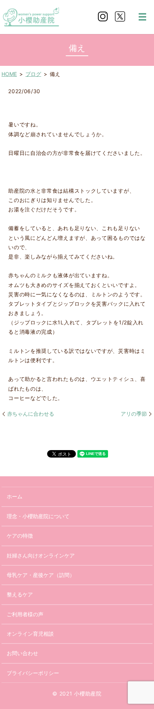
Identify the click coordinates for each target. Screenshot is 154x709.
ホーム (14, 496)
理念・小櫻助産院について (38, 516)
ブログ (33, 74)
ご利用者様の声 (25, 614)
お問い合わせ (22, 653)
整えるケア (20, 594)
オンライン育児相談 (30, 633)
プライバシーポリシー (33, 673)
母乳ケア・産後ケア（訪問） (41, 575)
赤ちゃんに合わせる (30, 413)
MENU (142, 17)
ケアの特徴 (20, 535)
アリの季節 (134, 413)
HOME (9, 74)
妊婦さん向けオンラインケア (41, 555)
